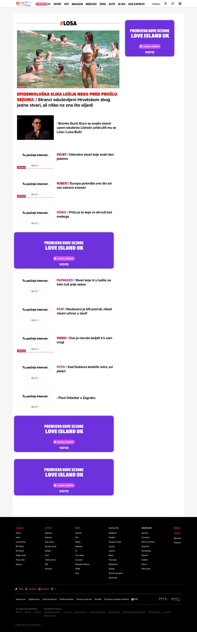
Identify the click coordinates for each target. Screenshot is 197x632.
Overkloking (146, 550)
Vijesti (18, 532)
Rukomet (48, 537)
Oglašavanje (34, 599)
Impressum (21, 599)
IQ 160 (121, 4)
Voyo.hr (37, 612)
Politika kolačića (66, 599)
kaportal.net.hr (80, 612)
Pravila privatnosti (84, 599)
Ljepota (112, 546)
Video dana (146, 568)
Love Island (79, 555)
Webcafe (91, 4)
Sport (57, 4)
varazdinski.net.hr (98, 612)
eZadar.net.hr (154, 612)
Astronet (145, 532)
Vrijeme (19, 564)
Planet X (145, 555)
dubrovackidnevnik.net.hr (134, 612)
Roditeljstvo (113, 564)
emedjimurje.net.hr (52, 612)
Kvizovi (144, 564)
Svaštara (145, 559)
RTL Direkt (20, 550)
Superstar (79, 559)
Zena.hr (28, 612)
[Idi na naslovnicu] (24, 7)
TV (76, 550)
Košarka (48, 550)
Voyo (77, 573)
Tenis (47, 555)
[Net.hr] (176, 599)
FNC (46, 564)
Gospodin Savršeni (82, 564)
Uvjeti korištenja (49, 599)
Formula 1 (48, 568)
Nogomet (48, 532)
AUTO (112, 4)
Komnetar (145, 546)
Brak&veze (113, 532)
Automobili (113, 577)
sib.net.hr (67, 612)
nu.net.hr (167, 612)
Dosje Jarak (20, 559)
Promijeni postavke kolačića (116, 599)
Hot (66, 4)
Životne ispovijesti (116, 573)
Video (177, 533)
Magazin (77, 4)
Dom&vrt (112, 537)
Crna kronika (20, 541)
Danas (19, 528)
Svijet (18, 537)
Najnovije (177, 538)
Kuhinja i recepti (115, 541)
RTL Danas (20, 546)
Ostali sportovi (50, 559)
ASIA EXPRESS (136, 4)
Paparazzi (78, 546)
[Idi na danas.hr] (43, 4)
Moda (111, 555)
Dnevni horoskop (148, 541)
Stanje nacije (21, 555)
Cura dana (145, 537)
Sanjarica (177, 542)
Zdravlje (112, 568)
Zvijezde (78, 532)
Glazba (77, 541)
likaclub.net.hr (50, 615)
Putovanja (112, 559)
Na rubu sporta (50, 546)
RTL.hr (19, 612)
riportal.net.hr (114, 612)
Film (76, 537)
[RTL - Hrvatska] (163, 599)
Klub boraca (49, 541)
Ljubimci (112, 550)
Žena (103, 4)
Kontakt (98, 599)
